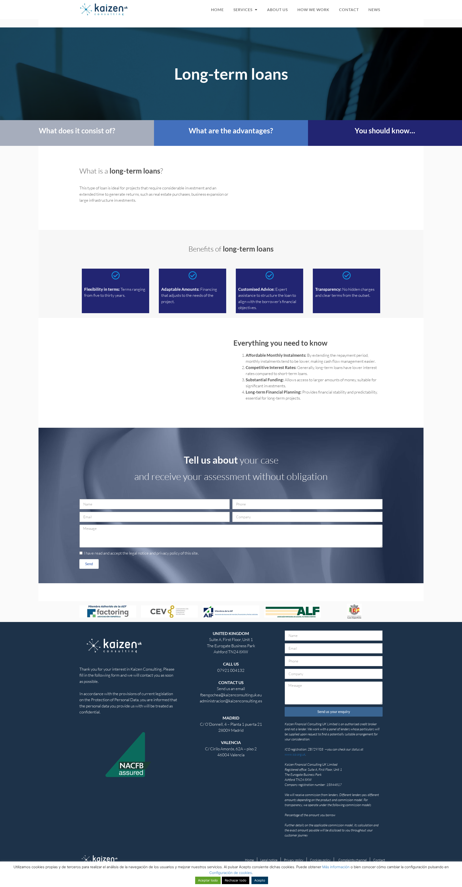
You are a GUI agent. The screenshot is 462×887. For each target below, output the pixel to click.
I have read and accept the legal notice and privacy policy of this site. (141, 553)
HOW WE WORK (313, 9)
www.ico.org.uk (295, 754)
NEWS (374, 9)
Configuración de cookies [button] (230, 872)
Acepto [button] (259, 880)
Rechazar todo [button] (235, 880)
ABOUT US (277, 9)
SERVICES (242, 9)
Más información (336, 867)
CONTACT (349, 9)
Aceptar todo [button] (208, 880)
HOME (217, 9)
